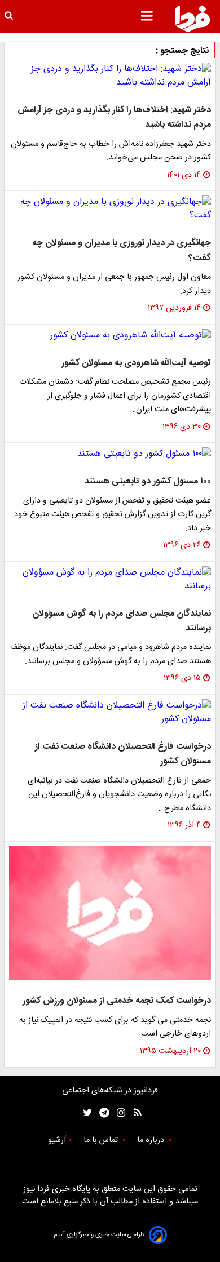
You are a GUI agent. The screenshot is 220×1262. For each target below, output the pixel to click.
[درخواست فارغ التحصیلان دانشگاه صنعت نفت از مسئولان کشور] (110, 712)
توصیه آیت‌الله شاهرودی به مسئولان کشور (136, 363)
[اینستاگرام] (118, 1113)
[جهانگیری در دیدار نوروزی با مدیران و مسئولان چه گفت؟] (110, 209)
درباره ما (151, 1140)
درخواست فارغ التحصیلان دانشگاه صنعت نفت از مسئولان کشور (123, 754)
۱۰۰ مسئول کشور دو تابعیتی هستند (148, 481)
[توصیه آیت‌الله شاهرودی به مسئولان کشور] (110, 336)
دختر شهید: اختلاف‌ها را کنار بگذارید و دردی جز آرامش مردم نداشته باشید (114, 117)
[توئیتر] (85, 1113)
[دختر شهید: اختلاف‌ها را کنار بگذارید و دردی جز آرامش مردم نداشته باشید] (110, 76)
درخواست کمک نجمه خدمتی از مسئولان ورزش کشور (117, 1000)
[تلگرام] (100, 1113)
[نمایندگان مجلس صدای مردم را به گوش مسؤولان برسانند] (110, 579)
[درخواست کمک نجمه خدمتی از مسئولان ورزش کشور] (110, 913)
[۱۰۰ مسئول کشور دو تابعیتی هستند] (110, 454)
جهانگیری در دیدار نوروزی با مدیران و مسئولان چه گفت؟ (121, 250)
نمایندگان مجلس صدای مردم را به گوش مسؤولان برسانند (121, 621)
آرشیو (57, 1140)
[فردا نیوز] (192, 19)
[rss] (134, 1113)
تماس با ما (101, 1140)
